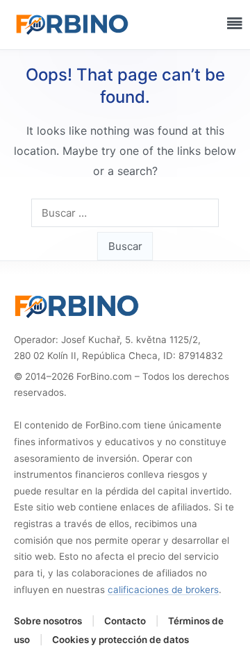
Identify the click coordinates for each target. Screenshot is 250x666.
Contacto (125, 620)
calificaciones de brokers (163, 589)
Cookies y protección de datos (120, 639)
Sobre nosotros (48, 620)
